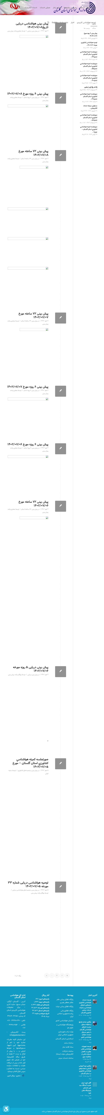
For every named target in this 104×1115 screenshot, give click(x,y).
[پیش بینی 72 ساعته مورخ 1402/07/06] (60, 506)
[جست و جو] (48, 22)
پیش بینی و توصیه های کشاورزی (28, 770)
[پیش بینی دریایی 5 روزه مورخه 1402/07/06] (60, 671)
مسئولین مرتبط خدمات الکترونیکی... (90, 107)
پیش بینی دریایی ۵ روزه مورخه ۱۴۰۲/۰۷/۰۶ (30, 669)
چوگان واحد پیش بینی (15, 674)
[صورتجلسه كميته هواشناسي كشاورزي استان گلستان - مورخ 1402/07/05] (60, 763)
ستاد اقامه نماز (67, 1046)
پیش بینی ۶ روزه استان (31, 97)
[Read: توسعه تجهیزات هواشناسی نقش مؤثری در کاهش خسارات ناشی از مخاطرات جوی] (94, 1047)
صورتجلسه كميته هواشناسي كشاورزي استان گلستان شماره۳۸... (88, 96)
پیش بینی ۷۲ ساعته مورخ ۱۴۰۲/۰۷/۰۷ (33, 315)
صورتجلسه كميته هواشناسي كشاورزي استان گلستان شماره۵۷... (88, 117)
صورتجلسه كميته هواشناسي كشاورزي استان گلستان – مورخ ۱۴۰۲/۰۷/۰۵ (30, 763)
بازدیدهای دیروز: (43, 1002)
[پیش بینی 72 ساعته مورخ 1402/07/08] (60, 155)
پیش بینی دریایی (32, 31)
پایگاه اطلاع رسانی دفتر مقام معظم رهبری (64, 1001)
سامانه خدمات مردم (66, 1058)
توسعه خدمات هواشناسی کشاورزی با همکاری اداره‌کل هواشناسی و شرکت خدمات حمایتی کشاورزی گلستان (85, 1006)
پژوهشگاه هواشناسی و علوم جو (64, 1026)
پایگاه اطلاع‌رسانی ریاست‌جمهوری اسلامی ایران (65, 1013)
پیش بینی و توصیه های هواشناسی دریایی (25, 890)
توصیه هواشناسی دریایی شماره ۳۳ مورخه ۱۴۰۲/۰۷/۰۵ (28, 884)
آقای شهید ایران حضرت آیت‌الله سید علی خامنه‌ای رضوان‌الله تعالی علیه (85, 1088)
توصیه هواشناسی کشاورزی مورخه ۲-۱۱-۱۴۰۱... (89, 43)
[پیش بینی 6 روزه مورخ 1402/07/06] (60, 448)
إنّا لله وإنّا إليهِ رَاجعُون (90, 87)
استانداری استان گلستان (64, 1038)
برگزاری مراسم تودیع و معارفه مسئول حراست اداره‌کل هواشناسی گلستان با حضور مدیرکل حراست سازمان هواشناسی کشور (85, 1029)
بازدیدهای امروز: (43, 999)
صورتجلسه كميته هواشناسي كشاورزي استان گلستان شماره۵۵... (88, 66)
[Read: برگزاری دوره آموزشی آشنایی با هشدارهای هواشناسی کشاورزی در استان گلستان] (94, 1067)
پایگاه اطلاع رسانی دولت (64, 1006)
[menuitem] (94, 7)
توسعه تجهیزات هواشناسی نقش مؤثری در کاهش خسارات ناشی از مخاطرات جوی (86, 1051)
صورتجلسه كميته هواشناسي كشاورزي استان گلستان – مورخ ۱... (88, 129)
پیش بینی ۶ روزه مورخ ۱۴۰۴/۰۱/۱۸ (90, 34)
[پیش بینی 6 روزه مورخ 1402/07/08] (60, 98)
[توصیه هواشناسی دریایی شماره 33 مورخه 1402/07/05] (60, 887)
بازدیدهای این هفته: (42, 1004)
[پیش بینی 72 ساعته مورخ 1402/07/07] (60, 318)
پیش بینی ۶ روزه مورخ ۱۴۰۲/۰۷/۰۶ (27, 444)
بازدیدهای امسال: (43, 1010)
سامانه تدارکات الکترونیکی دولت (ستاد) (64, 1053)
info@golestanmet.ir (17, 1035)
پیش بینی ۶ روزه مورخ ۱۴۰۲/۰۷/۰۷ (27, 386)
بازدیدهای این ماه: (43, 1007)
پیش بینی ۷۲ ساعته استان (29, 158)
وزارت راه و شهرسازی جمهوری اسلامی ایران (65, 1033)
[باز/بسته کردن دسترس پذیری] (6, 1109)
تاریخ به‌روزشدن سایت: (41, 1013)
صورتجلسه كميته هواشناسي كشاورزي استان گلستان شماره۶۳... (88, 54)
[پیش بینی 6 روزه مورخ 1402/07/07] (60, 391)
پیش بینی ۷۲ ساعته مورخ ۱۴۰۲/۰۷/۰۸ (33, 153)
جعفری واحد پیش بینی (14, 31)
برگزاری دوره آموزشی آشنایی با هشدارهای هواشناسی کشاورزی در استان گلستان (85, 1070)
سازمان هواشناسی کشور (64, 1020)
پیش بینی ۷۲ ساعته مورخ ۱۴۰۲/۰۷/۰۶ (33, 503)
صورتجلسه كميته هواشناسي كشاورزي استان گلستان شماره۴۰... (88, 78)
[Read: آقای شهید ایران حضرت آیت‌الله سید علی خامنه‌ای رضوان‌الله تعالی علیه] (94, 1084)
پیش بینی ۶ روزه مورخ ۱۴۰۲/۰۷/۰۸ (27, 93)
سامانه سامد (68, 1042)
